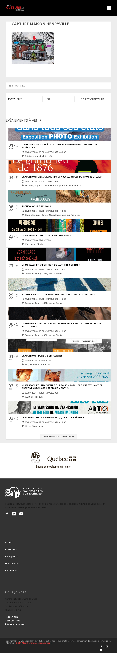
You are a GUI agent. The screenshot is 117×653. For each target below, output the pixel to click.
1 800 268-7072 (12, 620)
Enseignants (11, 556)
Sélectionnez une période (92, 100)
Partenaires (11, 570)
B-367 (18, 643)
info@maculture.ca (15, 624)
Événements (11, 549)
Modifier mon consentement (37, 643)
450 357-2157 (11, 617)
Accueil (8, 542)
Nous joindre (11, 563)
